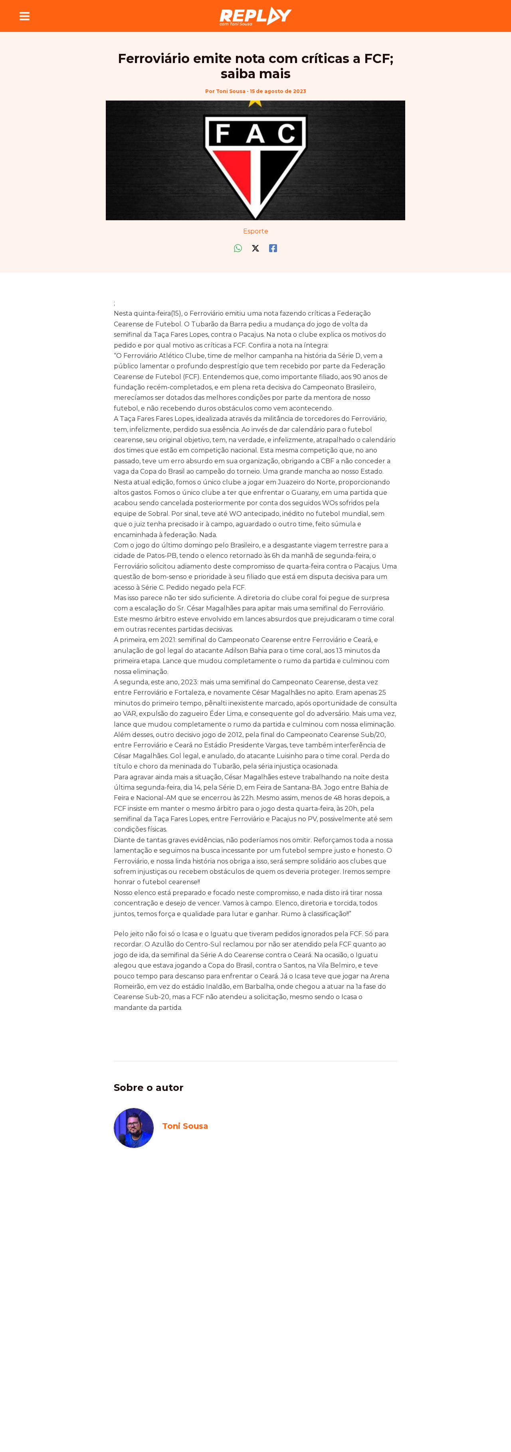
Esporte (255, 231)
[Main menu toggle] (24, 16)
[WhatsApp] (238, 248)
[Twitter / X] (255, 248)
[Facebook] (273, 248)
